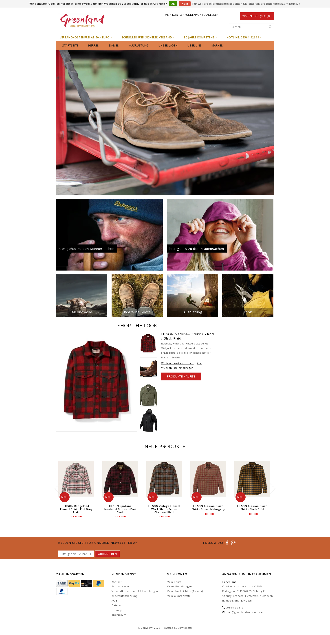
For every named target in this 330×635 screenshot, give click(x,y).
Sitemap (117, 610)
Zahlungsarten (121, 586)
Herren (93, 45)
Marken (217, 45)
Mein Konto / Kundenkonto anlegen (191, 15)
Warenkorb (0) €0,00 (256, 16)
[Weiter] (270, 122)
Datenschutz (120, 605)
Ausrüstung (139, 45)
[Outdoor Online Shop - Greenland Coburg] (82, 21)
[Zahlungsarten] (62, 583)
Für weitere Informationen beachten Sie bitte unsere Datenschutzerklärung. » (246, 3)
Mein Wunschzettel (179, 595)
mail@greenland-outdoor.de (244, 612)
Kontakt (117, 582)
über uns (194, 45)
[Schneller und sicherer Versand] (165, 122)
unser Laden (168, 45)
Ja (173, 3)
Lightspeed (185, 627)
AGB (114, 600)
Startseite (70, 45)
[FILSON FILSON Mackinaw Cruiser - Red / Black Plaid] (96, 381)
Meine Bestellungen (179, 586)
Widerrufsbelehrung (125, 595)
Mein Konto (174, 582)
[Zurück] (60, 122)
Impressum (119, 614)
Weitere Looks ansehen (177, 363)
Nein (185, 3)
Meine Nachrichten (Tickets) (185, 591)
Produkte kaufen (181, 376)
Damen (114, 45)
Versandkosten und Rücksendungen (135, 591)
